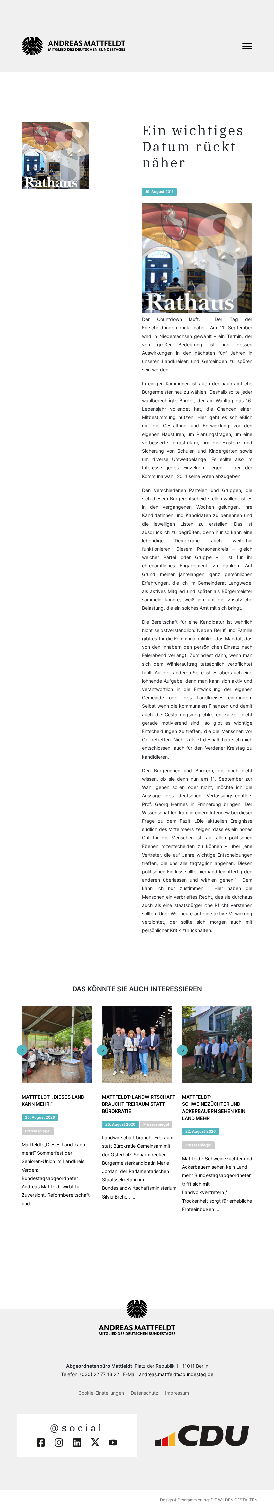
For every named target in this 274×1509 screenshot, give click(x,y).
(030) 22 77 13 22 (99, 1374)
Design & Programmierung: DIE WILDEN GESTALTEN (208, 1499)
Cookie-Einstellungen (101, 1393)
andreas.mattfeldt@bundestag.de (176, 1374)
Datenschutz (144, 1393)
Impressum (177, 1393)
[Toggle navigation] (247, 46)
